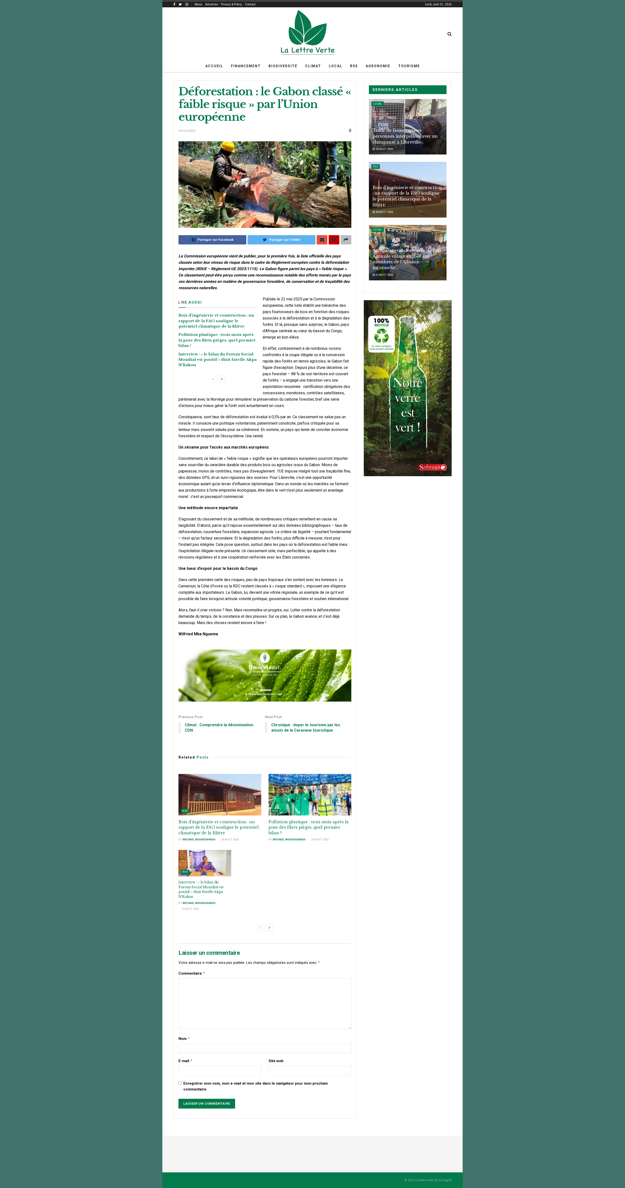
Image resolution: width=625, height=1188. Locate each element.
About (198, 4)
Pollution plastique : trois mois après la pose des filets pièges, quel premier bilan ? (217, 340)
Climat (313, 66)
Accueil (214, 66)
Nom (184, 1038)
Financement (246, 66)
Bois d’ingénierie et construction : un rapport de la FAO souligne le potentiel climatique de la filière (216, 321)
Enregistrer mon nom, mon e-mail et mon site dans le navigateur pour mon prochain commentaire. (255, 1086)
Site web (276, 1061)
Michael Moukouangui (199, 839)
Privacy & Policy (231, 4)
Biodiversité (283, 66)
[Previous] (213, 379)
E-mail (185, 1060)
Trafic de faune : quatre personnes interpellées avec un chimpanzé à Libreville (405, 136)
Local (335, 66)
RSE (354, 66)
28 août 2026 (229, 839)
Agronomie (378, 66)
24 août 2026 (319, 839)
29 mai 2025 (186, 130)
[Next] (222, 379)
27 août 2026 (384, 274)
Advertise (211, 4)
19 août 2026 (190, 909)
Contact (250, 4)
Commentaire (191, 973)
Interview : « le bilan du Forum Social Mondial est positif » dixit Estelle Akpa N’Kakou (217, 359)
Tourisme (409, 66)
